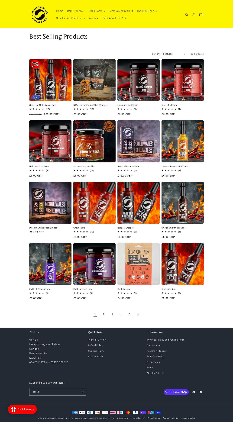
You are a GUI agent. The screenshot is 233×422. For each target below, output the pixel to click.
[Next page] (137, 314)
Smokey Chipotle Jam (127, 105)
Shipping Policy (96, 351)
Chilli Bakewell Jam (83, 289)
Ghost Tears (79, 228)
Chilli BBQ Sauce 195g (39, 289)
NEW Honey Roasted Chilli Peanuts (90, 105)
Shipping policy (188, 418)
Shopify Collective (156, 373)
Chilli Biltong (123, 289)
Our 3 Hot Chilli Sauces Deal (42, 105)
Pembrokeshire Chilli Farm (57, 418)
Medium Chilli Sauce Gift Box (43, 228)
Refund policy (139, 418)
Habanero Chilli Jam (39, 166)
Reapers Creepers (126, 228)
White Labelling (155, 356)
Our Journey (153, 345)
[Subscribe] (82, 391)
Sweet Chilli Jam (170, 105)
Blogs (150, 367)
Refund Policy (95, 345)
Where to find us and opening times (165, 339)
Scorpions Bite (168, 289)
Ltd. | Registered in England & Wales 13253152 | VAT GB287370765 (99, 418)
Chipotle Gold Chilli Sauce (174, 228)
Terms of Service (97, 339)
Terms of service (170, 418)
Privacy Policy (95, 356)
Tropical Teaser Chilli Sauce (175, 166)
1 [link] (95, 314)
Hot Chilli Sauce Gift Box (129, 166)
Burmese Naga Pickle (83, 166)
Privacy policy (154, 418)
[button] (76, 11)
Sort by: (156, 54)
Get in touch (153, 362)
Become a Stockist (156, 351)
